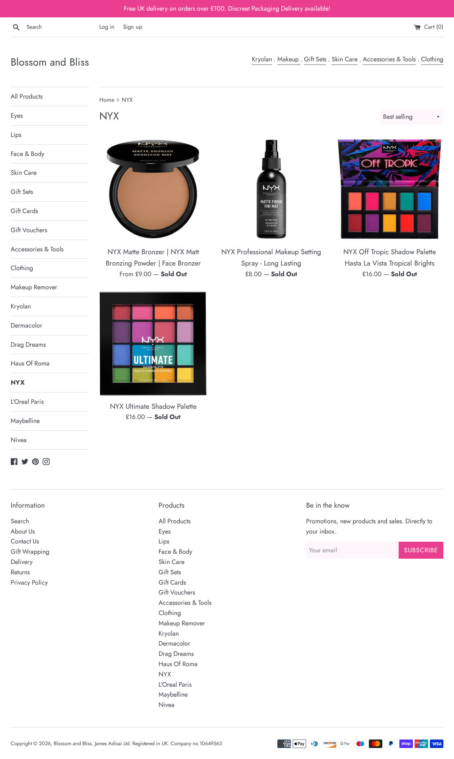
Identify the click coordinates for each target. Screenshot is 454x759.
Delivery (22, 562)
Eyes (17, 115)
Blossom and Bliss (50, 62)
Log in (107, 27)
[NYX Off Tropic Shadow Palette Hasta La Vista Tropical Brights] (389, 189)
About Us (23, 531)
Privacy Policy (29, 582)
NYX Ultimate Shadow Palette (153, 406)
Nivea (19, 440)
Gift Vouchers (29, 230)
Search (20, 521)
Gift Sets (315, 59)
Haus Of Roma (30, 363)
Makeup (288, 59)
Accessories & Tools (389, 59)
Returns (20, 572)
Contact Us (25, 541)
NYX (17, 382)
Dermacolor (26, 325)
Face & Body (27, 153)
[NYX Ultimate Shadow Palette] (153, 343)
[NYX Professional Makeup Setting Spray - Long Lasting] (271, 189)
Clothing (432, 59)
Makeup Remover (34, 287)
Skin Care (345, 59)
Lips (16, 134)
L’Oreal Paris (27, 401)
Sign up (132, 27)
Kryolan (262, 59)
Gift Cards (24, 211)
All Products (27, 96)
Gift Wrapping (30, 551)
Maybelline (25, 420)
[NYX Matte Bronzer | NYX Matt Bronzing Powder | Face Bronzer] (153, 189)
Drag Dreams (28, 344)
